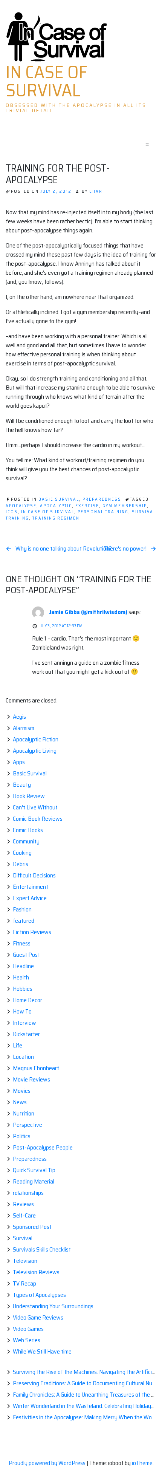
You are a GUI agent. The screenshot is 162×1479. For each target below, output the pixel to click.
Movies (22, 1090)
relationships (28, 1192)
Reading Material (33, 1181)
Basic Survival (58, 499)
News (20, 1102)
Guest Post (26, 954)
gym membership (124, 506)
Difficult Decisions (34, 875)
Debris (20, 864)
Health (21, 977)
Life (17, 1045)
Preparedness (102, 499)
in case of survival (47, 512)
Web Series (26, 1340)
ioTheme (142, 1463)
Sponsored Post (32, 1226)
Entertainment (30, 886)
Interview (24, 1022)
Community (26, 841)
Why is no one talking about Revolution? (63, 548)
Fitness (22, 943)
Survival (22, 1238)
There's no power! (125, 548)
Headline (23, 966)
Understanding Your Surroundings (53, 1306)
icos (12, 512)
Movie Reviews (31, 1079)
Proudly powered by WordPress (48, 1463)
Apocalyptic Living (35, 750)
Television (25, 1261)
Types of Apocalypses (39, 1295)
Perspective (27, 1124)
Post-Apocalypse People (43, 1147)
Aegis (19, 716)
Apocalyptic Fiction (35, 739)
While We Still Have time (42, 1351)
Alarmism (23, 728)
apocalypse (21, 506)
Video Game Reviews (38, 1317)
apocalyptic (56, 506)
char (95, 191)
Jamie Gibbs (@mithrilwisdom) (88, 612)
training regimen (55, 518)
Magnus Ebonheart (36, 1068)
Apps (19, 762)
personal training (103, 512)
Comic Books (28, 830)
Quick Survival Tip (34, 1170)
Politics (22, 1136)
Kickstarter (26, 1034)
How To (22, 1011)
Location (23, 1056)
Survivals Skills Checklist (42, 1249)
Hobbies (22, 988)
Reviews (23, 1204)
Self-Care (24, 1215)
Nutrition (23, 1113)
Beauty (22, 784)
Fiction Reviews (32, 932)
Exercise (87, 506)
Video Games (28, 1329)
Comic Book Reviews (38, 818)
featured (23, 920)
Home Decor (27, 1000)
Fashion (22, 909)
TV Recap (24, 1283)
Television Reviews (36, 1272)
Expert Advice (30, 898)
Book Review (29, 796)
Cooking (22, 852)
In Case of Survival (46, 81)
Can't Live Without (35, 807)
